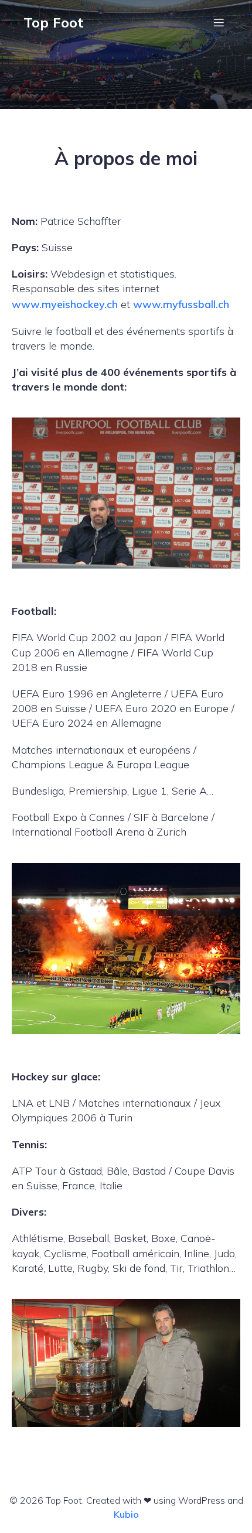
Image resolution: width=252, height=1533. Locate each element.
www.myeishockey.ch (65, 304)
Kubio (126, 1514)
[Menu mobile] (219, 22)
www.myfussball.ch (181, 304)
